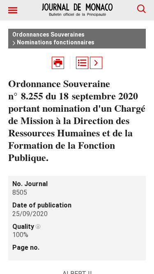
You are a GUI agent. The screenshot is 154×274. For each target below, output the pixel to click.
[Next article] (96, 63)
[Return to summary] (82, 63)
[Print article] (58, 63)
